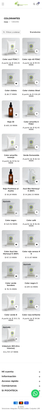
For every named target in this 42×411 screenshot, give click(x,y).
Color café (31, 220)
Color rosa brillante (31, 315)
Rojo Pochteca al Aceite (11, 190)
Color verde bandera (10, 284)
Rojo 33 (10, 122)
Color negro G (31, 283)
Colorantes (15, 22)
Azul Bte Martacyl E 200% (31, 190)
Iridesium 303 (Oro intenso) (10, 347)
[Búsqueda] (34, 4)
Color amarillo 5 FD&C (31, 123)
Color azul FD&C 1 (11, 59)
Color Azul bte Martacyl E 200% (11, 252)
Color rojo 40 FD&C (31, 59)
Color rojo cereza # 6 (31, 252)
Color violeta (11, 90)
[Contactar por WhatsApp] (35, 393)
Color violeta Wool (31, 90)
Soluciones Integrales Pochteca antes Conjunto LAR (21, 408)
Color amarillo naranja (10, 156)
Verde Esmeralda (31, 155)
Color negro (10, 220)
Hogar (6, 22)
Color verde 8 (10, 315)
